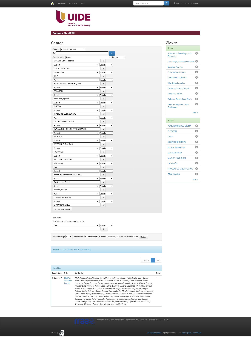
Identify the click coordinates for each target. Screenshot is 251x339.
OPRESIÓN (172, 163)
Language (192, 3)
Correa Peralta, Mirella (177, 77)
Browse (72, 3)
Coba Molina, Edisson (177, 72)
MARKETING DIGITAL (177, 158)
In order (102, 236)
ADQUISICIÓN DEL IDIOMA (179, 126)
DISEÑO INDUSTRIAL (177, 142)
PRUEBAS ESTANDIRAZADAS (180, 168)
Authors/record (126, 236)
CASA (170, 136)
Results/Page (59, 236)
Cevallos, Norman (175, 67)
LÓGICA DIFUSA (175, 152)
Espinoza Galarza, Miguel (178, 88)
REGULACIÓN (174, 174)
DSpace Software (154, 332)
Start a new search (62, 209)
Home (62, 3)
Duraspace (186, 332)
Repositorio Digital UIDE (64, 33)
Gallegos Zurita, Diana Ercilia (180, 99)
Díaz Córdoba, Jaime (176, 83)
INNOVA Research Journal (68, 280)
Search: (56, 49)
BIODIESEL (172, 131)
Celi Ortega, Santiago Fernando (181, 61)
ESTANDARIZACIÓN (176, 147)
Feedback (197, 332)
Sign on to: (180, 3)
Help (83, 3)
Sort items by (80, 236)
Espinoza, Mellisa (175, 93)
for (54, 53)
